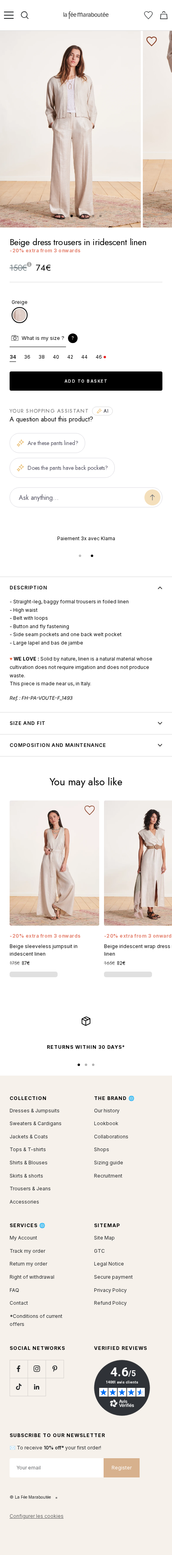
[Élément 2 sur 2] (92, 556)
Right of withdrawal (32, 1277)
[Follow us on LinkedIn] (37, 1387)
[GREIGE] (20, 315)
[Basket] (164, 15)
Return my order (28, 1264)
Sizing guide (108, 1163)
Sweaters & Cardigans (36, 1123)
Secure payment (113, 1277)
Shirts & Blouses (29, 1163)
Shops (101, 1149)
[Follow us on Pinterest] (55, 1369)
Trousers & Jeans (30, 1189)
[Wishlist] (148, 15)
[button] (73, 338)
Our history (107, 1111)
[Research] (25, 15)
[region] (86, 539)
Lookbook (106, 1123)
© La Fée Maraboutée (30, 1497)
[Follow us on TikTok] (19, 1387)
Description (28, 588)
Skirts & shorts (26, 1176)
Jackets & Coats (29, 1137)
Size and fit (28, 723)
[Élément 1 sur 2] (80, 556)
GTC (99, 1251)
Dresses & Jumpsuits (35, 1111)
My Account (23, 1238)
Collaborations (111, 1137)
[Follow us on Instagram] (37, 1369)
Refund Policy (110, 1303)
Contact (19, 1303)
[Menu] (9, 15)
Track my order (27, 1251)
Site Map (104, 1238)
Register (122, 1468)
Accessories (24, 1202)
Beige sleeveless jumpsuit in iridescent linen (44, 950)
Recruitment (108, 1176)
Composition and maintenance (58, 745)
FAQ (14, 1290)
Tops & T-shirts (28, 1149)
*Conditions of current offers (36, 1320)
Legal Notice (109, 1264)
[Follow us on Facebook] (19, 1369)
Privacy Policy (110, 1290)
